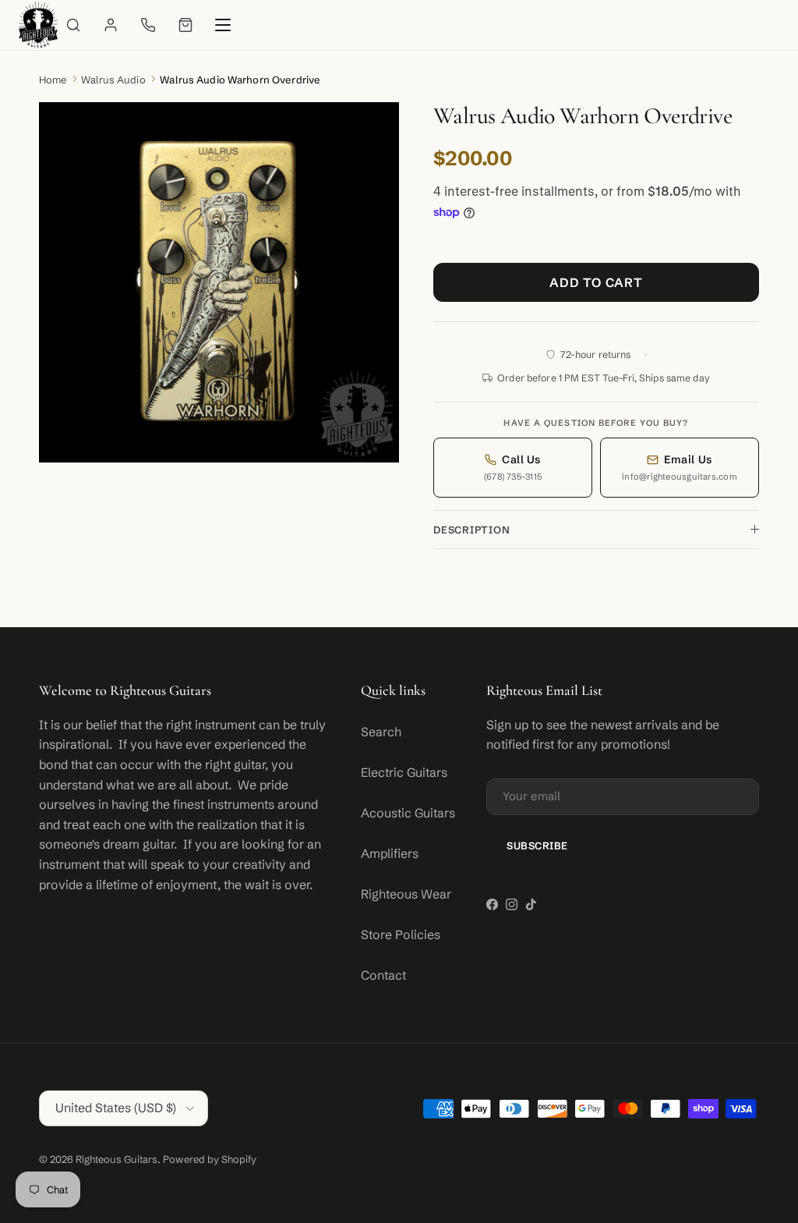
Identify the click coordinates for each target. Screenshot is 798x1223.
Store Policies (400, 934)
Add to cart (596, 282)
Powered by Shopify (209, 1159)
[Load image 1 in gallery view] (219, 282)
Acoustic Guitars (408, 813)
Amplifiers (389, 853)
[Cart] (185, 25)
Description (471, 529)
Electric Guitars (404, 772)
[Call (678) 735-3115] (148, 25)
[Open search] (73, 25)
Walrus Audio (113, 79)
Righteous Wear (406, 894)
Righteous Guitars (116, 1159)
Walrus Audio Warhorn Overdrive (240, 79)
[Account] (110, 25)
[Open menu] (222, 25)
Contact (383, 975)
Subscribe (537, 845)
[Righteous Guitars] (38, 25)
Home (53, 79)
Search (381, 731)
